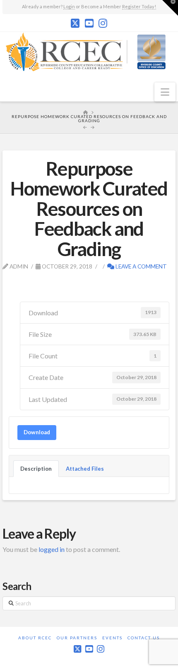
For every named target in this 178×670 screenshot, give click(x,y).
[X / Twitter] (75, 23)
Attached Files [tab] (85, 468)
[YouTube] (89, 23)
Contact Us (143, 637)
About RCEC (35, 637)
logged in (51, 549)
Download (37, 432)
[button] (165, 92)
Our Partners (77, 637)
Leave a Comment (140, 266)
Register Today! (139, 6)
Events (112, 637)
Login (69, 6)
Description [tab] (36, 468)
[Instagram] (103, 23)
